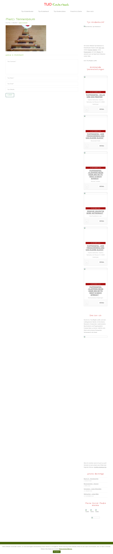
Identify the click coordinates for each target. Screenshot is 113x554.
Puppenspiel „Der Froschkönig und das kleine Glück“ (95, 136)
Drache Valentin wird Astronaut (95, 212)
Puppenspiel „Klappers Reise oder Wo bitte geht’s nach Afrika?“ (95, 291)
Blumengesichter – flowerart (91, 483)
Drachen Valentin (92, 49)
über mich (101, 47)
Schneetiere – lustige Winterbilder (92, 489)
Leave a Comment (23, 22)
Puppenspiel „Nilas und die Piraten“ (95, 96)
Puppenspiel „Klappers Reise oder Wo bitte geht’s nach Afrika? (95, 175)
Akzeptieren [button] (57, 551)
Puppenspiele (87, 52)
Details (102, 109)
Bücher (99, 52)
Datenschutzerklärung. (65, 549)
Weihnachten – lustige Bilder (91, 494)
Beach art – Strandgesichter (91, 478)
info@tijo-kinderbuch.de (100, 467)
